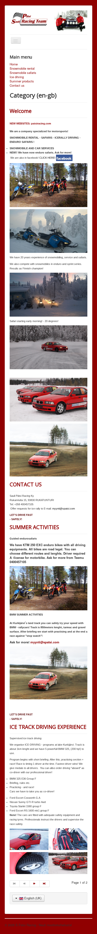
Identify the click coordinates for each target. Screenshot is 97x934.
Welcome (21, 110)
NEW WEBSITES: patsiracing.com (30, 123)
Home (14, 64)
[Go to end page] (45, 883)
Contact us (17, 85)
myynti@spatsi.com (63, 508)
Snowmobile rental (22, 68)
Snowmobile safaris (23, 73)
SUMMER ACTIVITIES (34, 527)
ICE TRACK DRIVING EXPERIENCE (48, 726)
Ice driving (17, 77)
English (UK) (32, 898)
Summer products (22, 81)
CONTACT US (26, 484)
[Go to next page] (35, 883)
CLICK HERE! (47, 157)
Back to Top (84, 925)
